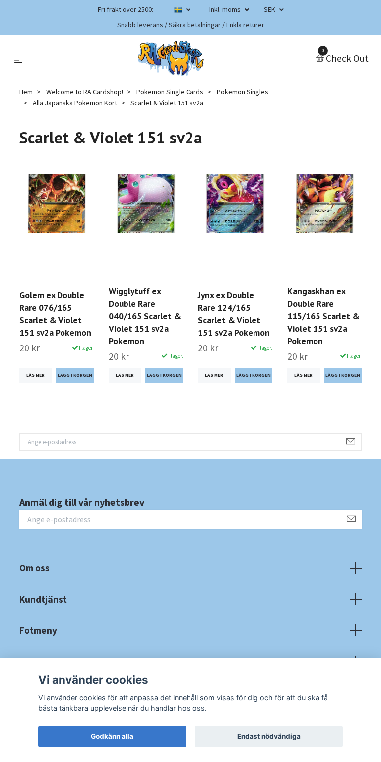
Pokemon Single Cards (169, 91)
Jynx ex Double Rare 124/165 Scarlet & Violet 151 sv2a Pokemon (234, 313)
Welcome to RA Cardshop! (84, 91)
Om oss (34, 568)
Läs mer (35, 375)
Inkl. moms (225, 9)
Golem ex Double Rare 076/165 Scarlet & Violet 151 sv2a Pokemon (55, 313)
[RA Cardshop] (171, 58)
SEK (270, 9)
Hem (26, 91)
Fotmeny (38, 630)
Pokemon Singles (242, 91)
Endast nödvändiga (269, 736)
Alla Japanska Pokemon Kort (75, 102)
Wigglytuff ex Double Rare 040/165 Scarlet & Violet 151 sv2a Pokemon (145, 315)
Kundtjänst (43, 599)
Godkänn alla (112, 736)
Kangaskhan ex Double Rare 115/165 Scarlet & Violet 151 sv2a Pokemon (323, 315)
